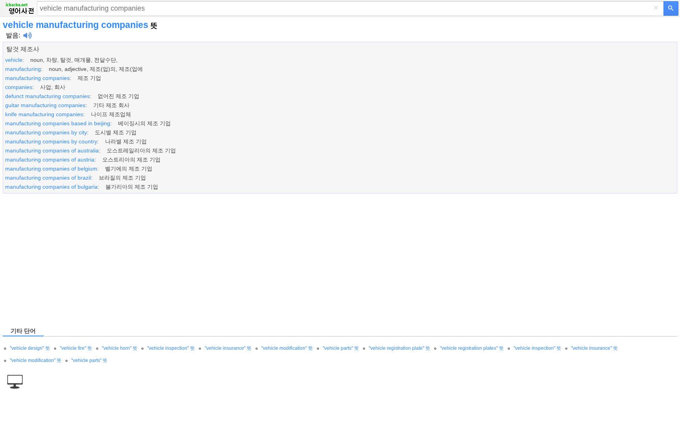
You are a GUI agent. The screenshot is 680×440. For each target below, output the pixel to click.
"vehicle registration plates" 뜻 (472, 348)
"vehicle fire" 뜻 (76, 348)
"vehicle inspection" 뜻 (171, 348)
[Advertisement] (239, 259)
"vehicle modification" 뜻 (287, 348)
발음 (12, 35)
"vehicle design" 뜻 (30, 348)
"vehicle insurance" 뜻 (228, 348)
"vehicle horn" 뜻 (119, 348)
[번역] (670, 8)
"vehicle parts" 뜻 (341, 348)
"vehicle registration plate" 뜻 (399, 348)
